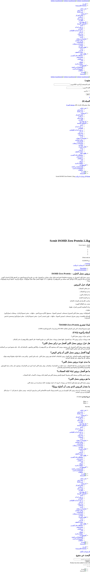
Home (88, 176)
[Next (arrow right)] (87, 566)
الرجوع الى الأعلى (85, 551)
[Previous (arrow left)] (89, 566)
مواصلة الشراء (70, 105)
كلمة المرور (86, 87)
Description (83, 268)
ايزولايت (77, 176)
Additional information (80, 270)
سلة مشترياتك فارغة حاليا (82, 105)
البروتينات (83, 176)
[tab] (43, 268)
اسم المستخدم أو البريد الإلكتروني (80, 84)
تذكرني (86, 91)
